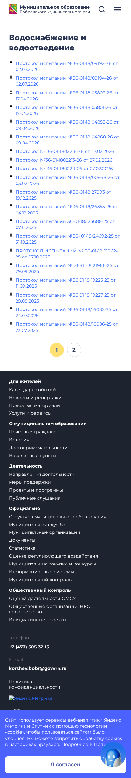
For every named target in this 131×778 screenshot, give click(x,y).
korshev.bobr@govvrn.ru (38, 668)
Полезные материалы (34, 405)
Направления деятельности (42, 474)
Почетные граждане (33, 432)
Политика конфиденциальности (34, 684)
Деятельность (25, 466)
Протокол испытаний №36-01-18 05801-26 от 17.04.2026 (67, 110)
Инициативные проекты (37, 619)
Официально (24, 508)
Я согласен (65, 765)
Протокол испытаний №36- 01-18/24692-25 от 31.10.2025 (68, 239)
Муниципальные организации (44, 532)
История (19, 440)
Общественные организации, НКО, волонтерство (50, 609)
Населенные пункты (32, 455)
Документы (22, 540)
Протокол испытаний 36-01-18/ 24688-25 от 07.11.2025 (65, 224)
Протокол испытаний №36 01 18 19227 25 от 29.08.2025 (66, 298)
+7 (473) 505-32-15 (29, 647)
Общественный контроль (40, 590)
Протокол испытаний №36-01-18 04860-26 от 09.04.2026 (67, 140)
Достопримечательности (38, 447)
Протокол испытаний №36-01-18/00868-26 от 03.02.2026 (68, 180)
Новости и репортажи (35, 397)
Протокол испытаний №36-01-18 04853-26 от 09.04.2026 (67, 125)
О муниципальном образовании (48, 423)
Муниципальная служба (37, 524)
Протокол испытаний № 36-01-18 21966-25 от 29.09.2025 (67, 268)
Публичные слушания (34, 498)
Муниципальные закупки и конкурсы (52, 564)
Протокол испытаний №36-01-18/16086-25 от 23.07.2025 (67, 327)
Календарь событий (32, 389)
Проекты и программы (36, 490)
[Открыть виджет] (113, 754)
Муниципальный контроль (40, 580)
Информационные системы (41, 572)
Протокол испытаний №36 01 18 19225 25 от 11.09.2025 (66, 283)
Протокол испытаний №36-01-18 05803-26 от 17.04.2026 (67, 96)
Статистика (22, 548)
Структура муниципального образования (57, 517)
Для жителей (25, 381)
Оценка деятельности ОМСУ (42, 598)
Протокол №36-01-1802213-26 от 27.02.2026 (64, 160)
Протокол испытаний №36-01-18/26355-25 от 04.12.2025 (67, 209)
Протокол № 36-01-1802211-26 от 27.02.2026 (64, 168)
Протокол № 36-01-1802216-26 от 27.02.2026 (65, 151)
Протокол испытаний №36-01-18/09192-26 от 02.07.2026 (67, 66)
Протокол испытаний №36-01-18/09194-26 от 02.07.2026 (67, 81)
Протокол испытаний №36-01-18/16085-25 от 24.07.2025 (67, 312)
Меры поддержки (30, 482)
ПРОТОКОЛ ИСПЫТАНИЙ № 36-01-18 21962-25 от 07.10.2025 (67, 254)
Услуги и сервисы (30, 413)
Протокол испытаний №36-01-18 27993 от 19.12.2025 (63, 195)
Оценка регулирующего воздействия (53, 556)
